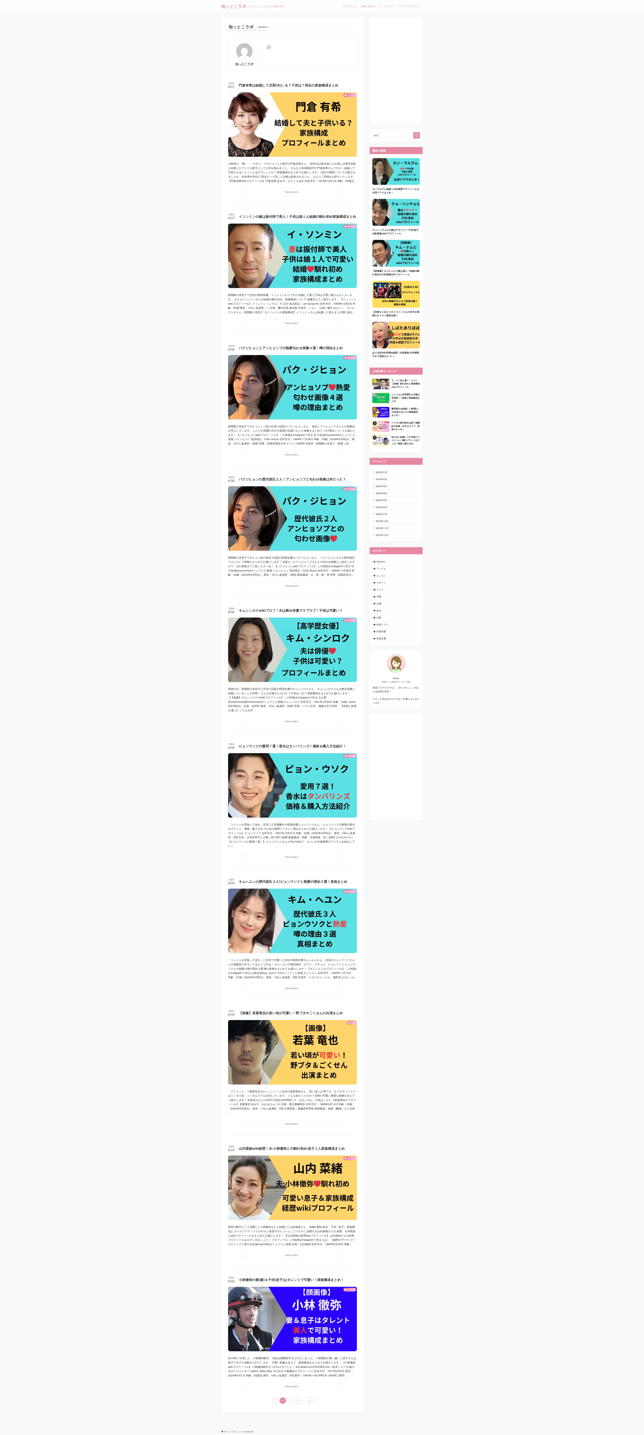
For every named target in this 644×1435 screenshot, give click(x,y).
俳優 (379, 596)
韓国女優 (381, 638)
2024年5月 (381, 486)
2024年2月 (381, 507)
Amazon (381, 561)
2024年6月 (381, 479)
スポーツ (381, 582)
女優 (379, 603)
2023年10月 (382, 535)
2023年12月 (382, 521)
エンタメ (381, 575)
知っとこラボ (233, 6)
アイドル (381, 568)
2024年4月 (381, 493)
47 (310, 1400)
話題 (379, 617)
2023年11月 (382, 528)
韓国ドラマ (382, 624)
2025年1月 (381, 472)
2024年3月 (381, 500)
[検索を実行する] (416, 135)
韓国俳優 (381, 631)
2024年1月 (381, 514)
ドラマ (380, 589)
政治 (379, 610)
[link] (269, 47)
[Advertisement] (396, 70)
